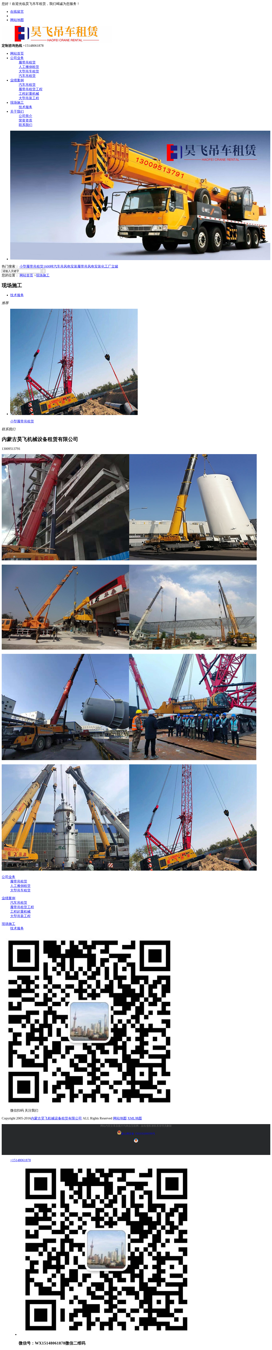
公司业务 (17, 58)
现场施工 (17, 102)
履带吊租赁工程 (30, 89)
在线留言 (17, 11)
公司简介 (25, 116)
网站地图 (17, 20)
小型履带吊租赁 (31, 266)
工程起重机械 (29, 93)
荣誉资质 (25, 120)
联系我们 (25, 125)
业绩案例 (17, 80)
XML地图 (135, 1118)
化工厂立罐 (109, 266)
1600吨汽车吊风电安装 (60, 266)
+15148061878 (20, 1160)
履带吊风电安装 (89, 266)
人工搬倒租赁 (29, 67)
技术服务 (25, 107)
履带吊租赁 (27, 62)
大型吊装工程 (29, 98)
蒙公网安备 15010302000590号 (138, 1133)
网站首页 (17, 53)
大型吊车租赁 (29, 71)
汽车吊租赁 (27, 76)
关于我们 (17, 111)
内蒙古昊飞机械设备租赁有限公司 (56, 1118)
